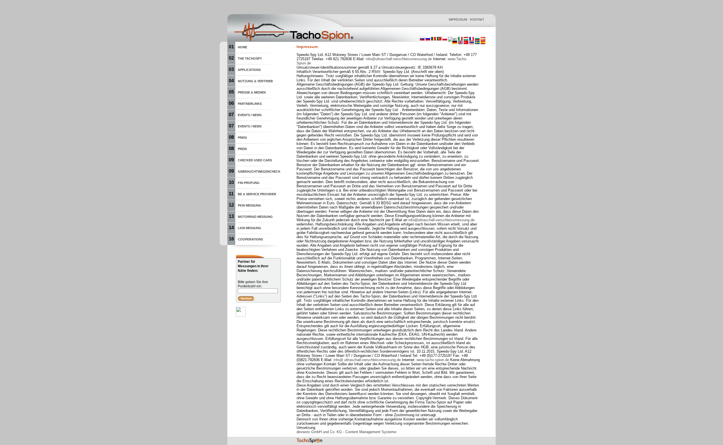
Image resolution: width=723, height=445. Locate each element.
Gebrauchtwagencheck (259, 171)
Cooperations (250, 239)
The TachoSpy (250, 58)
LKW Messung (249, 228)
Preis (242, 137)
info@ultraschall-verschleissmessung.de (399, 59)
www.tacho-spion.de (433, 360)
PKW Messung (249, 205)
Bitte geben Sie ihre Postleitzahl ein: (253, 284)
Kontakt (477, 19)
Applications (249, 69)
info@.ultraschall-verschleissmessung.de (367, 360)
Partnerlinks (250, 103)
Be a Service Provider (257, 194)
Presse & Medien (252, 92)
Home (242, 47)
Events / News (250, 115)
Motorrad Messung (255, 216)
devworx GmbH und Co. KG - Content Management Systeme (346, 432)
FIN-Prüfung (249, 182)
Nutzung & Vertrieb (255, 81)
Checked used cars (255, 160)
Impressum (458, 19)
